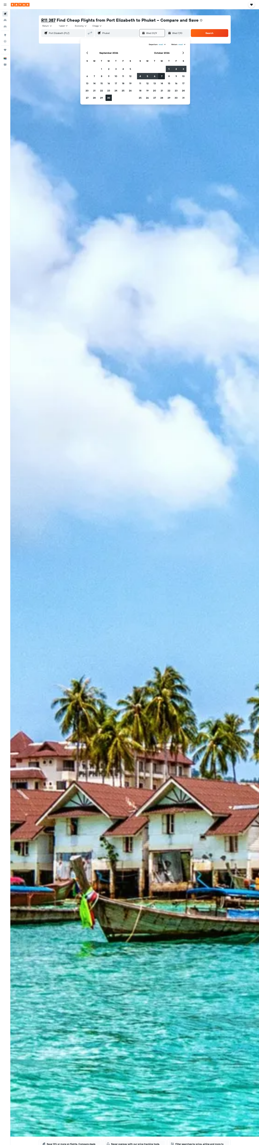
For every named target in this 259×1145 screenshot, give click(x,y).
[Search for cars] (5, 26)
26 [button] (130, 90)
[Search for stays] (5, 20)
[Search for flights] (5, 14)
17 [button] (116, 83)
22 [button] (101, 90)
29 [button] (101, 97)
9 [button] (108, 76)
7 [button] (94, 76)
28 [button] (94, 97)
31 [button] (183, 97)
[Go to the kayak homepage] (20, 4)
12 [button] (130, 76)
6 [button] (87, 76)
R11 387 (48, 20)
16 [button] (109, 83)
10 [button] (116, 76)
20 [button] (87, 90)
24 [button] (116, 90)
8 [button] (101, 76)
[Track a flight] (5, 41)
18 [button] (123, 83)
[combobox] (47, 25)
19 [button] (130, 83)
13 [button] (87, 83)
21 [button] (94, 90)
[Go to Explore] (5, 35)
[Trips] (5, 50)
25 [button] (123, 90)
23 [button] (108, 90)
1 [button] (101, 68)
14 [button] (94, 83)
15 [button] (101, 83)
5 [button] (130, 68)
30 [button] (108, 97)
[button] (5, 4)
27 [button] (87, 97)
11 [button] (123, 76)
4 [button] (123, 68)
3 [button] (116, 68)
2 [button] (108, 68)
